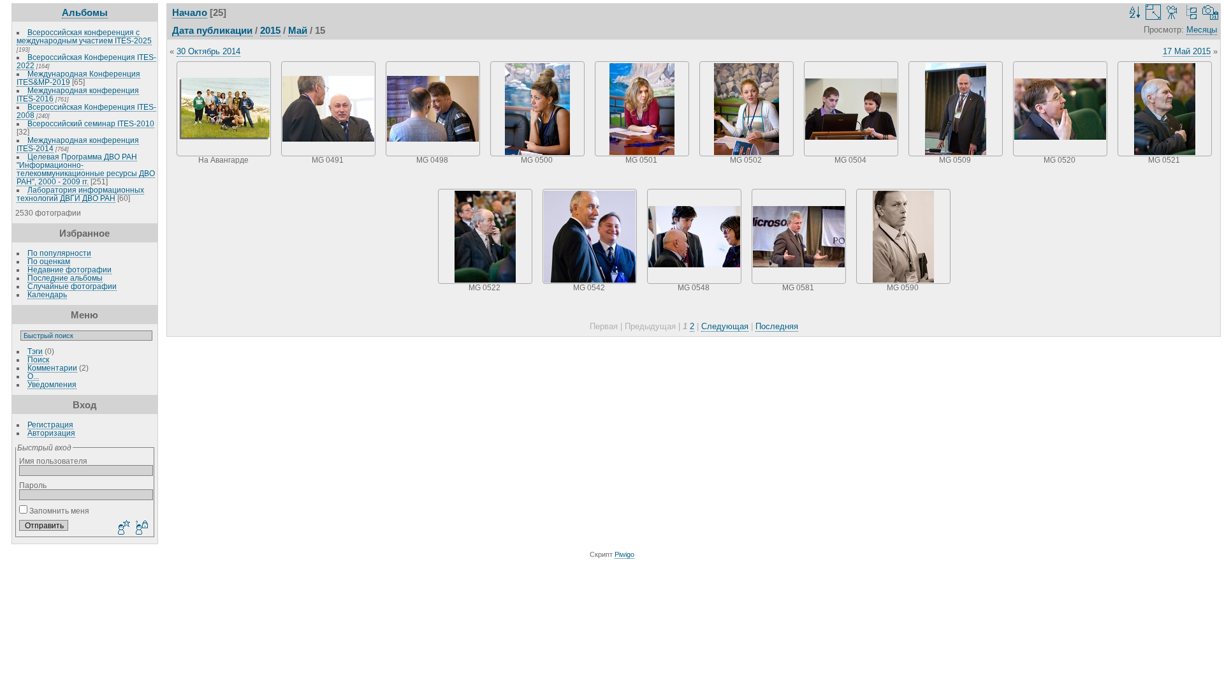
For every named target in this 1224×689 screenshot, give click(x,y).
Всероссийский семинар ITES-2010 (90, 123)
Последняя (776, 326)
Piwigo (624, 554)
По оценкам (48, 261)
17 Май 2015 (1187, 51)
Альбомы (85, 12)
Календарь (47, 294)
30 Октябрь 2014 (208, 51)
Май (297, 30)
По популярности (59, 253)
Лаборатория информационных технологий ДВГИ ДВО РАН (80, 194)
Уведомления (51, 384)
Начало (189, 12)
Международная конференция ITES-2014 (78, 144)
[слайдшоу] (1172, 12)
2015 (270, 30)
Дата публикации (212, 30)
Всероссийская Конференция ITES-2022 (86, 61)
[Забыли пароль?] (141, 528)
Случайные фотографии (72, 286)
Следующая (724, 326)
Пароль (33, 485)
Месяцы (1201, 29)
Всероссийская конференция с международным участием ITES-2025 (84, 36)
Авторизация (51, 433)
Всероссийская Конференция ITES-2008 (86, 111)
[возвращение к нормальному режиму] (1191, 12)
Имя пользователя (53, 461)
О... (33, 376)
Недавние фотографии (69, 269)
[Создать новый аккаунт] (122, 528)
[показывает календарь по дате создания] (1210, 12)
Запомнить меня (58, 511)
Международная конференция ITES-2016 (78, 94)
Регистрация (50, 424)
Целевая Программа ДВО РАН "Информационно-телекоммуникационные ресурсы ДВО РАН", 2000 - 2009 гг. (86, 169)
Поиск (38, 359)
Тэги (35, 351)
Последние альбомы (65, 278)
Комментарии (52, 368)
